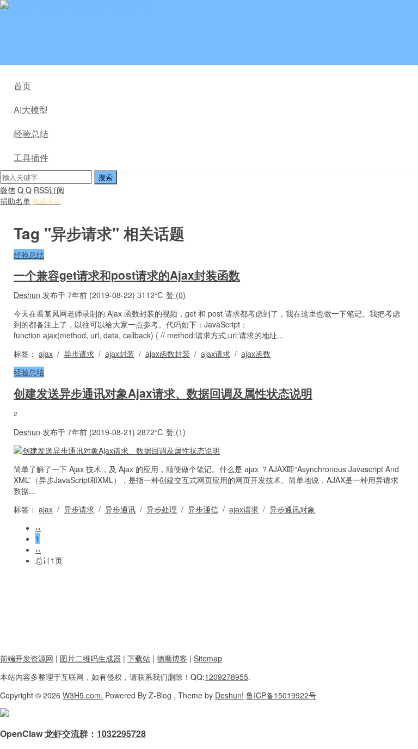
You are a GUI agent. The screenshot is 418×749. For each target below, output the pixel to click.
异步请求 (79, 353)
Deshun (27, 294)
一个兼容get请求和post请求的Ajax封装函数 (127, 275)
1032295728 (121, 733)
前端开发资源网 (26, 658)
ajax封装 (119, 353)
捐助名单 (15, 200)
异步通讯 (120, 509)
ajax (46, 353)
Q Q (24, 189)
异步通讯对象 (292, 509)
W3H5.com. (83, 695)
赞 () (176, 294)
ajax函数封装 (167, 353)
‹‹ (38, 527)
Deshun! (229, 695)
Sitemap (208, 658)
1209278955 (226, 676)
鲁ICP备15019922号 (281, 695)
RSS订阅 (49, 189)
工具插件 (31, 157)
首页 (22, 85)
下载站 (138, 658)
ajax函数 (256, 353)
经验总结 (31, 133)
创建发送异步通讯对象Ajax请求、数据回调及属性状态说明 (163, 393)
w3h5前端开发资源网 (116, 5)
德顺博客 (172, 658)
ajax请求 (215, 353)
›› (38, 549)
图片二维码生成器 (90, 658)
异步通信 (203, 509)
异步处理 (161, 509)
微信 (7, 189)
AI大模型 (31, 109)
